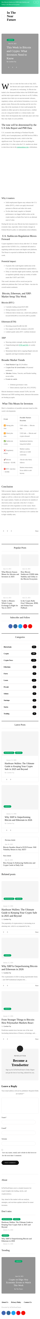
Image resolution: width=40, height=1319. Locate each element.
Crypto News (21, 1263)
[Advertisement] (20, 172)
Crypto (10, 40)
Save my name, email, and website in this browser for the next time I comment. (19, 1154)
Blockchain (9, 752)
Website (4, 1139)
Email (4, 1128)
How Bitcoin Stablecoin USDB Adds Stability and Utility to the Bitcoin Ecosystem (29, 575)
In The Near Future (11, 16)
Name (4, 1117)
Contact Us (28, 1302)
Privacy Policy (16, 1302)
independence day (23, 147)
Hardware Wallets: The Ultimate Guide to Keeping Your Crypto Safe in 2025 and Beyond (19, 766)
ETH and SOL (24, 345)
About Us (5, 1302)
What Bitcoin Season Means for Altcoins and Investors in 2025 (10, 574)
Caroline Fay (12, 61)
